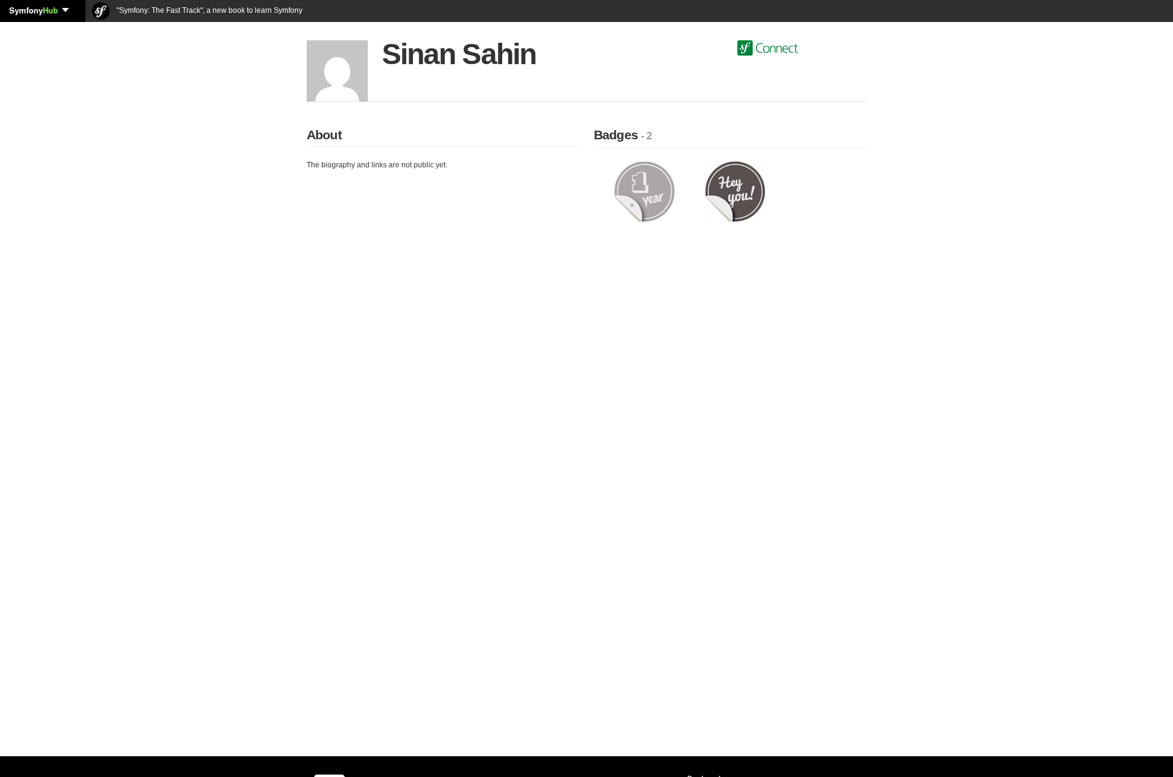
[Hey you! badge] (735, 191)
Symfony (33, 10)
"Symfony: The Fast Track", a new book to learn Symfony (208, 10)
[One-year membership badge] (644, 191)
